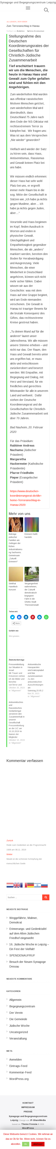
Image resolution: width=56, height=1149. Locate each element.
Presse (28, 1111)
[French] (23, 884)
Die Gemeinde (18, 1019)
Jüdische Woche (19, 1025)
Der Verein (22, 22)
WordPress (28, 1128)
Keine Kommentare (36, 31)
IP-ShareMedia (38, 1120)
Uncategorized (18, 1032)
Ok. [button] (25, 1144)
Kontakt (28, 1103)
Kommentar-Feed (20, 1072)
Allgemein (11, 22)
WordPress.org (19, 1078)
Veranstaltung (18, 1038)
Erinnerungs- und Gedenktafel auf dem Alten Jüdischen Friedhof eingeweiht (27, 933)
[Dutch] (9, 884)
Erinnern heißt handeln (31, 535)
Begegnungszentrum (22, 1006)
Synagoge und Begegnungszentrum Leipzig (28, 2)
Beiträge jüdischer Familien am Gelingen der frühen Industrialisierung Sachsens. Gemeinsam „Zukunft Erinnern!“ (15, 548)
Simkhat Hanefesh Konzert (13, 586)
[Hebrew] (37, 884)
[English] (16, 884)
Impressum (28, 1107)
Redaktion (20, 31)
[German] (30, 884)
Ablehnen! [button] (38, 1144)
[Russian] (44, 884)
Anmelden (15, 1059)
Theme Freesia (29, 1124)
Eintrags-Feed (18, 1066)
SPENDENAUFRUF (22, 955)
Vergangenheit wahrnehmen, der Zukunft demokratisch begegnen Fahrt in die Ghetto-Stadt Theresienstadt (32, 594)
